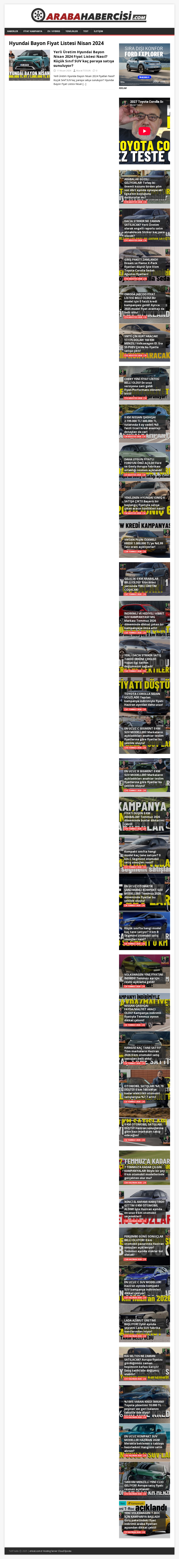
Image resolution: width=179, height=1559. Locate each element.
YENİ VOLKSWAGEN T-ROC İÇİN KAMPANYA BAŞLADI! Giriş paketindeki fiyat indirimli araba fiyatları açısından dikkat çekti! (142, 1520)
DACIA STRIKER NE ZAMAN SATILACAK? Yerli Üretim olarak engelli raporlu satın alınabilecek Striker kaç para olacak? (144, 228)
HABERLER (12, 31)
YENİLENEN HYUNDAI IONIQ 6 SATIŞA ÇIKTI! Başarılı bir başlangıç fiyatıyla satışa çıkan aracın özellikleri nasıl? (144, 503)
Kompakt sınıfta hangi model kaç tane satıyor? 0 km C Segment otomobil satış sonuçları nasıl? (142, 857)
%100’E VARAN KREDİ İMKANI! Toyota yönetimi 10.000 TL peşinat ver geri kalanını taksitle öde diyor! (144, 1407)
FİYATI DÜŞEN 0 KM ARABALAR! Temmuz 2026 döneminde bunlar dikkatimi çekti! (144, 818)
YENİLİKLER (72, 31)
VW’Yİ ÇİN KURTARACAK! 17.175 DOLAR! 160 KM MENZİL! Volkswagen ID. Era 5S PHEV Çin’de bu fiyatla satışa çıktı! (143, 343)
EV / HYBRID (54, 31)
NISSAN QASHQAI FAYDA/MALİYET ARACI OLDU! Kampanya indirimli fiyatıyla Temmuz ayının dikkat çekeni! (142, 1013)
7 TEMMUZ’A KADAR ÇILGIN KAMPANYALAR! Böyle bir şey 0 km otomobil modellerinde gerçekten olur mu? (144, 1172)
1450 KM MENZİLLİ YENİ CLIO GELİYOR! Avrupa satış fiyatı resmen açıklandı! (144, 1485)
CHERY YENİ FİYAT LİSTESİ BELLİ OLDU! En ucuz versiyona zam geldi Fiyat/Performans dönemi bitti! (142, 386)
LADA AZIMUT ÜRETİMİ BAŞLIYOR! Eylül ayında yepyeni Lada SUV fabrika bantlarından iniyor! (142, 1326)
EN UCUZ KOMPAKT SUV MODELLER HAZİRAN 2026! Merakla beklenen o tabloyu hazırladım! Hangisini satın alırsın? (144, 1443)
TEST (85, 31)
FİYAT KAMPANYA (32, 31)
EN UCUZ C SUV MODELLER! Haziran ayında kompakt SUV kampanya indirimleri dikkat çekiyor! (142, 1287)
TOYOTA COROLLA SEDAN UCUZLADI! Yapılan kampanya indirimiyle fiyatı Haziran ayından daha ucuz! (143, 699)
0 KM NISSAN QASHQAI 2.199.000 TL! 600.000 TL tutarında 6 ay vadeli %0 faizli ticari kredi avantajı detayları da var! (142, 424)
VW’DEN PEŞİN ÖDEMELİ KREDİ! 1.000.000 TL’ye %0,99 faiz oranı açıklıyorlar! (143, 543)
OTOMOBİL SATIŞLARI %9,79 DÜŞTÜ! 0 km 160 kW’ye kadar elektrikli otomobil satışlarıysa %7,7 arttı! (143, 1091)
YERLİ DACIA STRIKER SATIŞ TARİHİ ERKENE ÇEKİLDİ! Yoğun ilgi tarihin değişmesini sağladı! (142, 660)
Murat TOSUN (83, 70)
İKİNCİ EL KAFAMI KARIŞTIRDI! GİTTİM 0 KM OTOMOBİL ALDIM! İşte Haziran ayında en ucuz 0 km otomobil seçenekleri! (144, 1209)
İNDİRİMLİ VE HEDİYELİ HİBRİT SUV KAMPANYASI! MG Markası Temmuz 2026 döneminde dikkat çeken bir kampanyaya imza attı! (144, 621)
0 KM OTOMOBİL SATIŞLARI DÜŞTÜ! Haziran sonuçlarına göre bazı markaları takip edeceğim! (143, 1129)
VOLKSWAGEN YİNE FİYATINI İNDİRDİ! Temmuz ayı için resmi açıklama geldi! (143, 978)
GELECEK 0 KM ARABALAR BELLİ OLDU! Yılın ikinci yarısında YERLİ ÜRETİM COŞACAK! (141, 584)
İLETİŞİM (98, 31)
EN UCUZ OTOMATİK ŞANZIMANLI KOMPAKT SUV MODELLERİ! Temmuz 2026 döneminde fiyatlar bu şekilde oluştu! (143, 893)
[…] (84, 84)
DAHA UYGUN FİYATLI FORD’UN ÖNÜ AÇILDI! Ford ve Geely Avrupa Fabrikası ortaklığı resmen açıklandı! (143, 464)
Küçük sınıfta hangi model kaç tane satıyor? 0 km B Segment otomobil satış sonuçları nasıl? (142, 933)
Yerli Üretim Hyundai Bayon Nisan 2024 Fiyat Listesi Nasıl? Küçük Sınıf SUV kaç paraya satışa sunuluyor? (83, 59)
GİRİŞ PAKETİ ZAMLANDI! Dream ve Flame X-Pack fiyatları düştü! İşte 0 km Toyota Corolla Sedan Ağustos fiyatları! (141, 267)
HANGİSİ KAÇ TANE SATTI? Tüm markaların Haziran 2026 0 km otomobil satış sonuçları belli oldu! (142, 1053)
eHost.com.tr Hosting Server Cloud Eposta (50, 1551)
